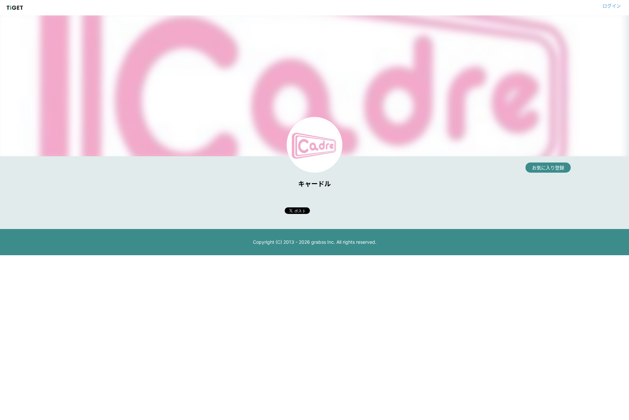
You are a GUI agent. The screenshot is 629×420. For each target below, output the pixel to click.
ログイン (611, 6)
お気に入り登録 (548, 167)
